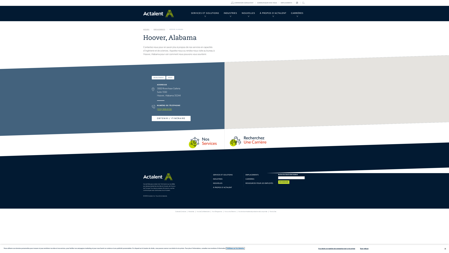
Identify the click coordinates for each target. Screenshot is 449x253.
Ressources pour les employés (259, 183)
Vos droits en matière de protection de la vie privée (252, 211)
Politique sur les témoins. (235, 248)
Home (158, 14)
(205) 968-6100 (164, 109)
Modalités (191, 211)
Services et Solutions (205, 13)
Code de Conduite (180, 211)
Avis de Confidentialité (203, 211)
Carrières (297, 13)
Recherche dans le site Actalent (303, 3)
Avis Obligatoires (217, 211)
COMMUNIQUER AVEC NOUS (267, 3)
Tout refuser (364, 248)
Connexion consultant (243, 3)
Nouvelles (248, 13)
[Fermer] (445, 248)
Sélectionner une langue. (297, 3)
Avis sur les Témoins (230, 211)
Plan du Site (273, 211)
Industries (230, 13)
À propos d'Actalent (273, 13)
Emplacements (286, 3)
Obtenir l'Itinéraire (171, 118)
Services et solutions (223, 175)
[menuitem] (205, 13)
